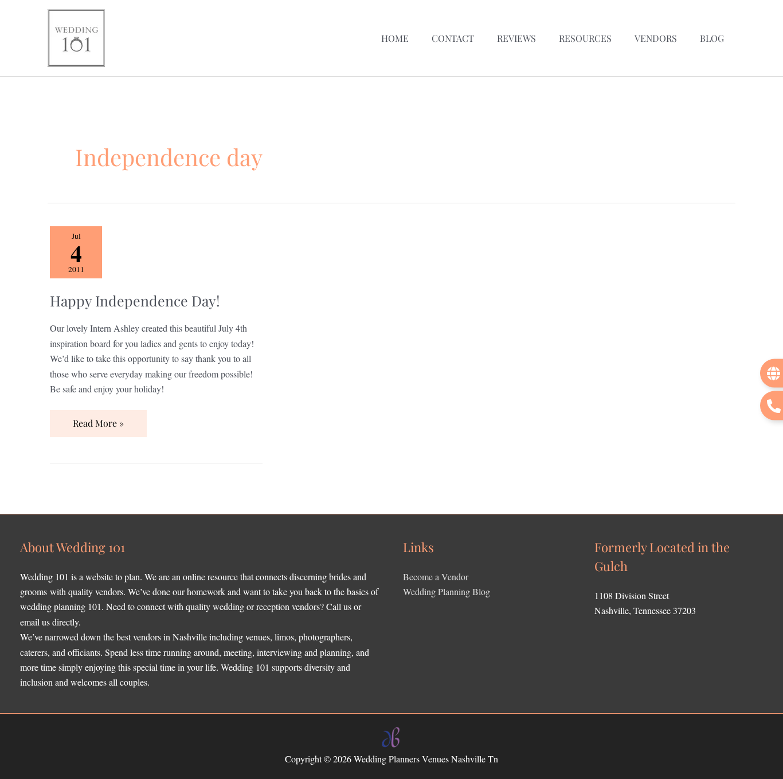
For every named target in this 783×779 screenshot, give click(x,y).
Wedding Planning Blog (446, 591)
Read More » (101, 419)
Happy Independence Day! (135, 300)
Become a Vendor (435, 577)
